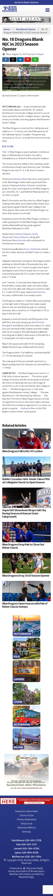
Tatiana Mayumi (21, 237)
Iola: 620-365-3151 (26, 844)
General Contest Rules (26, 811)
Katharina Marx (19, 179)
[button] (47, 10)
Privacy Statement (26, 819)
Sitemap (26, 831)
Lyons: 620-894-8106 (26, 852)
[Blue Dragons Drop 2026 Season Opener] (26, 563)
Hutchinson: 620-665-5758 (26, 840)
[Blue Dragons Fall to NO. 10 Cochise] (26, 439)
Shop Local (26, 823)
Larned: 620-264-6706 (26, 848)
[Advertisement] (26, 20)
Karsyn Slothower (32, 249)
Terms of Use (26, 815)
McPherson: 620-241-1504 (26, 856)
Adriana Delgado (23, 234)
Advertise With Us (27, 827)
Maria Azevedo (19, 240)
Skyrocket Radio (34, 868)
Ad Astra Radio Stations (26, 2)
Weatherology (26, 877)
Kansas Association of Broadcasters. (26, 871)
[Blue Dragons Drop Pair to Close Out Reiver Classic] (26, 532)
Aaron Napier (37, 54)
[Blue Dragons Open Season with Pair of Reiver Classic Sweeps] (26, 591)
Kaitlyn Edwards (27, 185)
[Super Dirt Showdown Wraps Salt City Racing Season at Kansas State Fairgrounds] (26, 498)
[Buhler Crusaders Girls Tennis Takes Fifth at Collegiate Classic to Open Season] (26, 467)
